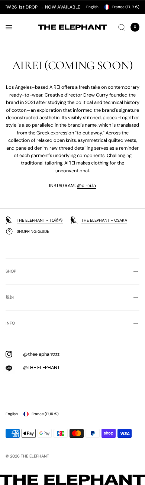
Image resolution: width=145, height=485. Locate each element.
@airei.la (86, 185)
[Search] (122, 27)
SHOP (11, 271)
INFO (10, 323)
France (125, 6)
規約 (10, 297)
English (92, 6)
